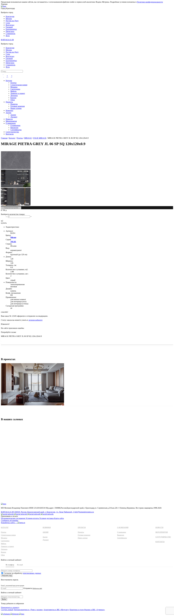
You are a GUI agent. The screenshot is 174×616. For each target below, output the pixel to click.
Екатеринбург (11, 29)
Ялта (8, 36)
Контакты (10, 134)
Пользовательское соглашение (13, 518)
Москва (9, 19)
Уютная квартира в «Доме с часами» (28, 610)
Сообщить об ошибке (9, 520)
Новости (9, 119)
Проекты (9, 102)
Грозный (9, 27)
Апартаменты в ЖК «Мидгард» (56, 610)
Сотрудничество (12, 132)
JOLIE (13, 242)
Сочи (8, 23)
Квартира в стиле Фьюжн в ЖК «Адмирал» (87, 610)
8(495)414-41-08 (7, 40)
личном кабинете (35, 320)
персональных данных (32, 573)
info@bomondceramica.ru (84, 512)
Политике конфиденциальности (150, 2)
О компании (11, 123)
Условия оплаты (32, 518)
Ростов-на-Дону (12, 21)
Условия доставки (46, 518)
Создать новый (7, 610)
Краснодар (10, 16)
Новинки (9, 110)
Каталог (9, 81)
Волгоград (10, 25)
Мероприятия (11, 121)
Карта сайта (59, 518)
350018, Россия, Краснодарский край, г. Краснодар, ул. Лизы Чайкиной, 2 (44, 512)
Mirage (13, 237)
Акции (8, 113)
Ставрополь (10, 34)
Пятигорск (10, 31)
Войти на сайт (37, 588)
